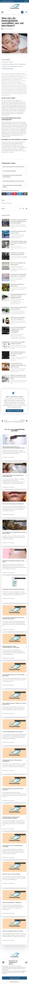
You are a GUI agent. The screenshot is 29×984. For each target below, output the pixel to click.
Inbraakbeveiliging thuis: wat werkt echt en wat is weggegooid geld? (18, 296)
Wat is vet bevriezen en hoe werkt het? (14, 166)
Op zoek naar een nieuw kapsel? (11, 874)
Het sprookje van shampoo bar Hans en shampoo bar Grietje (13, 618)
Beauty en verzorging (8, 28)
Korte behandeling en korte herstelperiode (14, 64)
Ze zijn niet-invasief (7, 62)
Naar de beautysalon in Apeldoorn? (12, 902)
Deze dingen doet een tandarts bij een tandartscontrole (13, 476)
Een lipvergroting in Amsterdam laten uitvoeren (12, 789)
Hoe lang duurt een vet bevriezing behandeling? (14, 176)
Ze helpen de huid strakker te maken (12, 66)
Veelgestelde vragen (7, 68)
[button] (26, 962)
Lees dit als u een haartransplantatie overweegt (12, 846)
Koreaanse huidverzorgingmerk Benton (13, 589)
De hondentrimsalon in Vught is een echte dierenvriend (14, 704)
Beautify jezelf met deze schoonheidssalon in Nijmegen (10, 647)
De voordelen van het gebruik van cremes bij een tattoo (14, 533)
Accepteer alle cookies (14, 978)
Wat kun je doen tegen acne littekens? (13, 503)
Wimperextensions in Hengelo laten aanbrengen (12, 760)
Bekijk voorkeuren (14, 981)
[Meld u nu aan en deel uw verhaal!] (14, 393)
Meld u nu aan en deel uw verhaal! (14, 396)
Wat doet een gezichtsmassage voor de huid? (13, 561)
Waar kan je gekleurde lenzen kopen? (12, 931)
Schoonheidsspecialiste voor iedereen (12, 731)
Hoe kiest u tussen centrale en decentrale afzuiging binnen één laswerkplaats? (18, 221)
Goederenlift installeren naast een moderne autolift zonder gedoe (18, 243)
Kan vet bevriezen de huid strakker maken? (14, 186)
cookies (23, 971)
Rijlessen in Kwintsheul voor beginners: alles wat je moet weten (18, 377)
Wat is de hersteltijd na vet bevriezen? (14, 181)
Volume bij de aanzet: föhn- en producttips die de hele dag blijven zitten (13, 447)
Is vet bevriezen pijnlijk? (14, 171)
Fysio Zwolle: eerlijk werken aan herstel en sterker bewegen (17, 353)
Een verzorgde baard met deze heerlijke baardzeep (13, 675)
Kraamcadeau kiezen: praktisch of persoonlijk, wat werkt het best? (18, 365)
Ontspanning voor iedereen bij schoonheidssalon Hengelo (10, 817)
